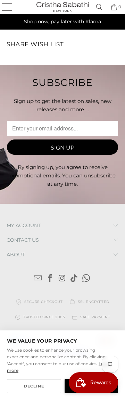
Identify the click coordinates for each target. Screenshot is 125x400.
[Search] (99, 7)
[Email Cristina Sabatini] (38, 278)
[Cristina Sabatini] (62, 7)
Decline (34, 386)
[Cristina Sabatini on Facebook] (50, 278)
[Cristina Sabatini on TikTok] (74, 278)
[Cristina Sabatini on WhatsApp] (86, 278)
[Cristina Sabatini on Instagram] (62, 278)
